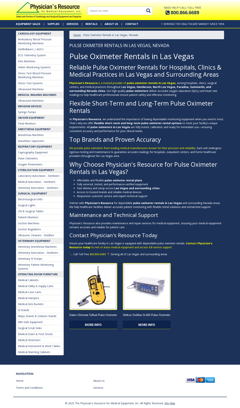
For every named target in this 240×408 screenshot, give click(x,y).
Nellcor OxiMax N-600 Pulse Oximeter (146, 314)
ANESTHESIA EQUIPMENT (34, 129)
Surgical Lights (26, 205)
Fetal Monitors (27, 123)
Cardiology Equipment (34, 33)
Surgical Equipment (32, 193)
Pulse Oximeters (28, 158)
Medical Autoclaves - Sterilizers (37, 182)
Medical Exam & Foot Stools (35, 334)
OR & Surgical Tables (31, 211)
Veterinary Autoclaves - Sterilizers (38, 188)
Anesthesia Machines (31, 135)
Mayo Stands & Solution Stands (37, 316)
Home (77, 35)
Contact (131, 24)
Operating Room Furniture (38, 274)
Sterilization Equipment (36, 170)
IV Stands (23, 310)
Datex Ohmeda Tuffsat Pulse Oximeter (93, 314)
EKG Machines (26, 61)
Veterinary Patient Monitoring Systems (36, 266)
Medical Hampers (28, 298)
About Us (111, 24)
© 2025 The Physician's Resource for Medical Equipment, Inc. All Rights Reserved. (114, 403)
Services (72, 24)
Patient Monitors (28, 217)
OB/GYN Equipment (31, 117)
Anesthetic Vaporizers (31, 141)
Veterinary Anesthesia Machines (37, 246)
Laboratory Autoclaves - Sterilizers (39, 176)
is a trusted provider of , (122, 83)
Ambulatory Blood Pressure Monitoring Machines (35, 41)
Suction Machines (28, 223)
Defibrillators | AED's (31, 49)
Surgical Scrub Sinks (30, 328)
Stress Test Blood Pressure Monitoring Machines (34, 75)
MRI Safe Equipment (30, 322)
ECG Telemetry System (32, 55)
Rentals (92, 24)
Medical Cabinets (28, 280)
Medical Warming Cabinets (34, 352)
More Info (93, 325)
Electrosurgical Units (30, 199)
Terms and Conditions (29, 387)
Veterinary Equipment (34, 241)
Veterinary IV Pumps (30, 258)
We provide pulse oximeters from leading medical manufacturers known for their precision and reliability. (132, 148)
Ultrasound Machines (31, 89)
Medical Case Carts (29, 292)
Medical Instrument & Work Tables (39, 346)
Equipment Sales (28, 24)
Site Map (169, 403)
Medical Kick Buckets (31, 304)
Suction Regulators (29, 229)
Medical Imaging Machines (37, 95)
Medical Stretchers (29, 340)
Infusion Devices (30, 106)
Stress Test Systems (30, 83)
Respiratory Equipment (35, 146)
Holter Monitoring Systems (34, 67)
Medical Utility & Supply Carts (35, 286)
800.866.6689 (98, 254)
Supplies (53, 24)
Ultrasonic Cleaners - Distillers (36, 235)
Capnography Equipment (33, 152)
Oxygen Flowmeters (30, 164)
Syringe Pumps (27, 112)
